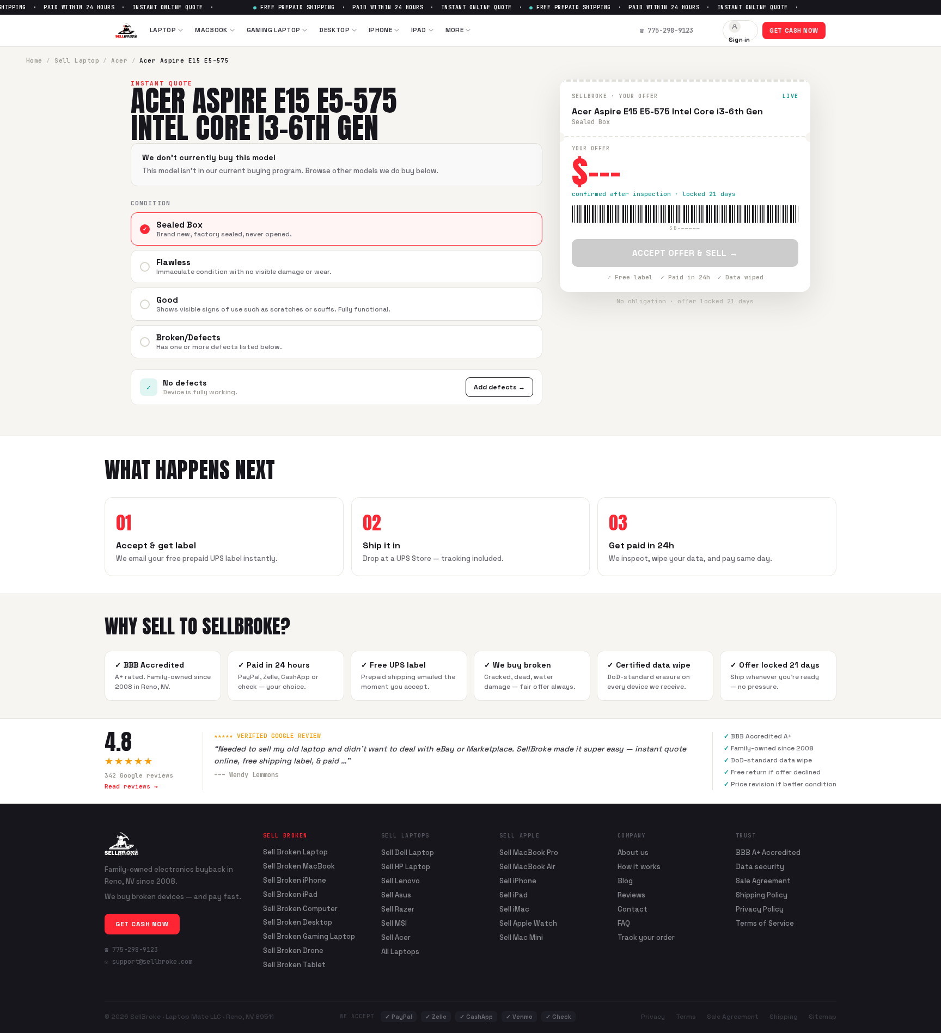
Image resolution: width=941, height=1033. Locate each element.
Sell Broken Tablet (294, 965)
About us (633, 852)
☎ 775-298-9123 (131, 949)
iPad (418, 30)
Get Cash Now (793, 30)
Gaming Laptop (274, 30)
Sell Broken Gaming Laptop (309, 936)
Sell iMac (514, 909)
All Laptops (400, 951)
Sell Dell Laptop (407, 852)
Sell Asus (396, 895)
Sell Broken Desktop (297, 922)
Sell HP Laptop (405, 866)
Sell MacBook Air (527, 866)
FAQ (624, 923)
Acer (119, 60)
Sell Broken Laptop (295, 852)
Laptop (163, 30)
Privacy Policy (760, 909)
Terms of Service (765, 923)
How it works (639, 866)
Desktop (334, 30)
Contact (632, 909)
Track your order (646, 937)
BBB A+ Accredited (768, 852)
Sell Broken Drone (293, 950)
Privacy (653, 1016)
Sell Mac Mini (521, 937)
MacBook (211, 30)
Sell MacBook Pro (528, 852)
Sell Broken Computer (300, 908)
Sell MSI (394, 923)
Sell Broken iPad (290, 894)
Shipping (783, 1016)
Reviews (631, 895)
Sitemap (822, 1016)
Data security (760, 866)
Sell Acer (396, 937)
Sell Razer (397, 909)
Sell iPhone (517, 880)
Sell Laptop (76, 60)
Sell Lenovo (400, 880)
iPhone (380, 30)
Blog (625, 880)
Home (34, 60)
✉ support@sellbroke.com (148, 961)
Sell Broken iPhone (294, 880)
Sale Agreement (763, 880)
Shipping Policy (761, 895)
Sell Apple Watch (528, 923)
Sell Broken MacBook (299, 866)
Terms (686, 1016)
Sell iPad (513, 895)
